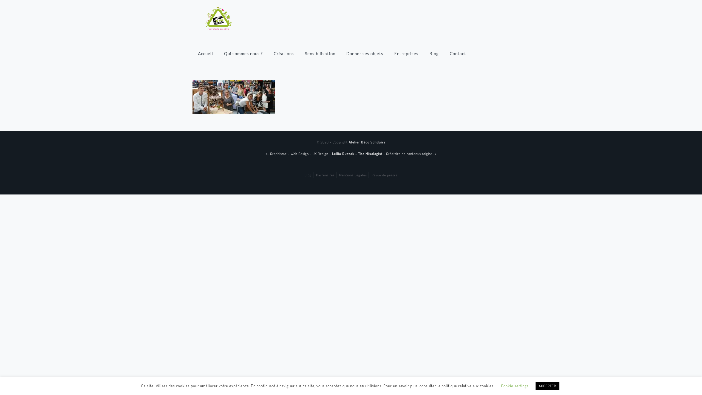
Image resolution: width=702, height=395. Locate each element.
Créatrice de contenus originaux (411, 153)
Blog (308, 175)
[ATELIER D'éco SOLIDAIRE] (218, 18)
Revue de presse (385, 175)
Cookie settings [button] (515, 385)
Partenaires (325, 175)
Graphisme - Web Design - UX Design (299, 153)
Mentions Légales (353, 175)
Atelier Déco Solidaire (367, 142)
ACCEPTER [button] (547, 386)
